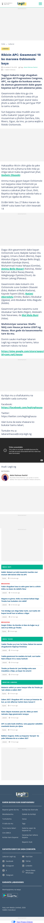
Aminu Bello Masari (12, 268)
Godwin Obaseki (10, 175)
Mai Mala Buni (30, 315)
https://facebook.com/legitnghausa (21, 407)
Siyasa (4, 578)
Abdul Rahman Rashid (30, 67)
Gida (3, 44)
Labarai (11, 44)
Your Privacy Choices (25, 922)
